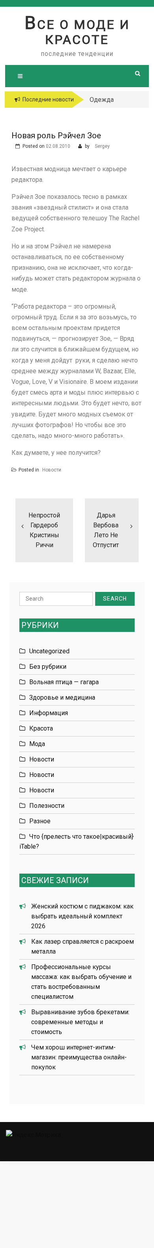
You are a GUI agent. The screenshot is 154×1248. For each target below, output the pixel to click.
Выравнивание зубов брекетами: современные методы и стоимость (80, 1022)
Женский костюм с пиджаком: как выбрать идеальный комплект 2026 (82, 916)
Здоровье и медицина (62, 697)
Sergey (102, 146)
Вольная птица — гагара (64, 682)
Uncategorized (49, 651)
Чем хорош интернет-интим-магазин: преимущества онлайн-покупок (79, 1057)
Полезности (46, 805)
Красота (41, 728)
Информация (48, 713)
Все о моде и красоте (77, 32)
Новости (51, 470)
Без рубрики (47, 666)
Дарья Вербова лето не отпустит (106, 530)
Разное (40, 821)
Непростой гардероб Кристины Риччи (44, 530)
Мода (37, 744)
